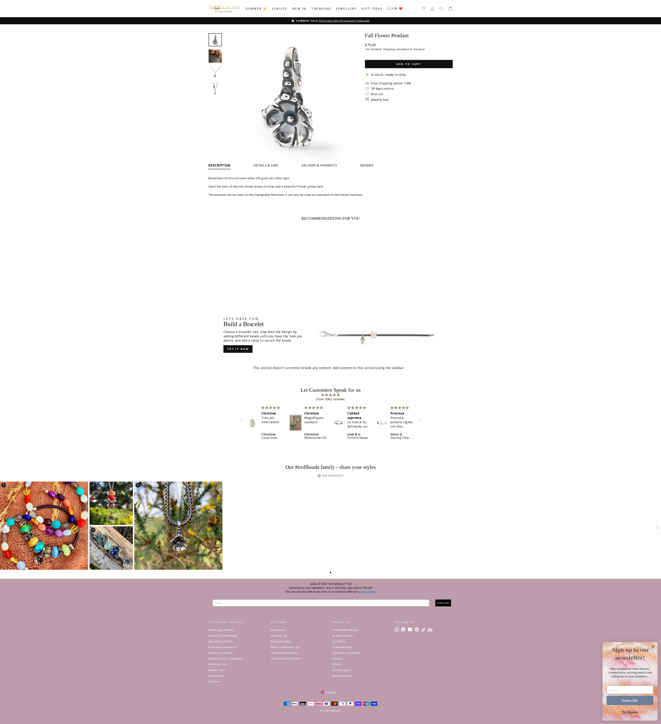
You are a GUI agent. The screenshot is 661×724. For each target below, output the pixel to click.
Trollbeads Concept (345, 630)
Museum (214, 681)
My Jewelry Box (280, 641)
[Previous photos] (4, 527)
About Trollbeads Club (285, 647)
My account (278, 630)
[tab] (330, 572)
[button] (241, 419)
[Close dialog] (653, 646)
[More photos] (657, 527)
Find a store (216, 675)
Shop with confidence (222, 647)
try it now (238, 349)
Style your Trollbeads (346, 652)
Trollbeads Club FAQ (284, 652)
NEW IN (299, 9)
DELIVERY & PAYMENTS (319, 165)
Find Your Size (217, 664)
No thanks (630, 712)
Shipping (389, 49)
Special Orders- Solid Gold (225, 658)
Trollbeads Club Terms (285, 658)
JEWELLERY (346, 9)
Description (219, 165)
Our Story (338, 641)
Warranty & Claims (220, 641)
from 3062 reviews (330, 399)
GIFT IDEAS (372, 9)
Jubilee (279, 9)
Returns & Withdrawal (222, 635)
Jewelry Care (216, 670)
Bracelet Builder (343, 635)
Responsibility (341, 675)
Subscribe (443, 603)
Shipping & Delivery (221, 630)
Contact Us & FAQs (220, 652)
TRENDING (321, 9)
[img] (331, 395)
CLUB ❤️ (395, 9)
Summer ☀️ (256, 9)
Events (337, 664)
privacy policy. (367, 591)
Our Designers (342, 670)
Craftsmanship (342, 647)
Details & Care (266, 165)
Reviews (367, 165)
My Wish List (278, 635)
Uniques (337, 658)
